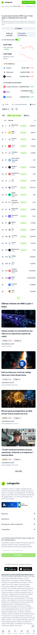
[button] (26, 34)
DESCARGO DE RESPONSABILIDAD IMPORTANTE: (17, 574)
